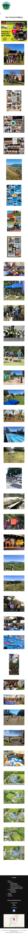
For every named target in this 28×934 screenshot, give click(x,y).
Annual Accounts (14, 884)
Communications (11, 889)
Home (9, 881)
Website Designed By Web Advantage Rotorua (14, 932)
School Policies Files (15, 886)
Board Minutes (13, 883)
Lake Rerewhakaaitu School (13, 930)
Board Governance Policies (16, 887)
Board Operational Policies (16, 888)
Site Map (16, 931)
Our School (10, 882)
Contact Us (10, 896)
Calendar (10, 894)
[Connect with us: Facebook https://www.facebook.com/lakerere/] (14, 911)
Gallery (9, 893)
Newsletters (13, 891)
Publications (13, 892)
